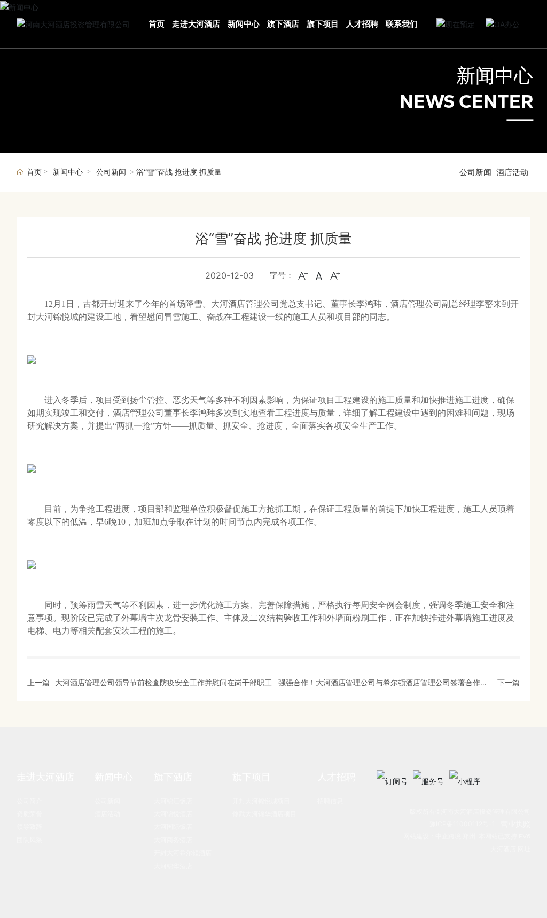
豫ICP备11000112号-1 (462, 824)
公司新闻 (111, 172)
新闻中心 (494, 76)
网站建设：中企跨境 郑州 (439, 836)
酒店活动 (512, 172)
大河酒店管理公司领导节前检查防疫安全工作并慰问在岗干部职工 (163, 682)
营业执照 (515, 823)
